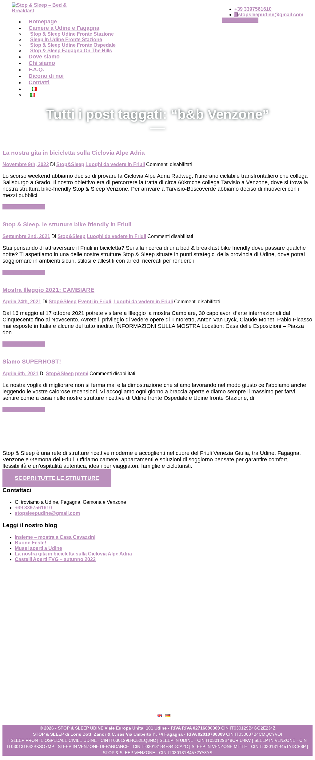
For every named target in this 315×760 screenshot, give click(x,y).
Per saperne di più (23, 206)
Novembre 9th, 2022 (25, 164)
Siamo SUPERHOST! (31, 361)
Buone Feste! (30, 542)
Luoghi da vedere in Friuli (115, 164)
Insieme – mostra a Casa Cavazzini (55, 537)
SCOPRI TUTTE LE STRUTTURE (57, 478)
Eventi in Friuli (94, 301)
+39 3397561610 (253, 9)
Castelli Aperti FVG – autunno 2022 (55, 559)
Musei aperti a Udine (38, 548)
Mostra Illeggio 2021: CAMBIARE (48, 290)
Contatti (39, 82)
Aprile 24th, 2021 (21, 301)
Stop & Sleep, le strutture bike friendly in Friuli (66, 224)
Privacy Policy (163, 681)
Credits (163, 705)
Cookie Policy (164, 693)
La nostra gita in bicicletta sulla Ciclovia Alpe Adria (73, 152)
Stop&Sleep (70, 164)
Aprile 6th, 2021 (20, 373)
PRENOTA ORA (240, 20)
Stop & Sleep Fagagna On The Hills (71, 50)
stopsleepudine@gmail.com (270, 14)
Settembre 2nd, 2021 (26, 236)
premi (81, 373)
